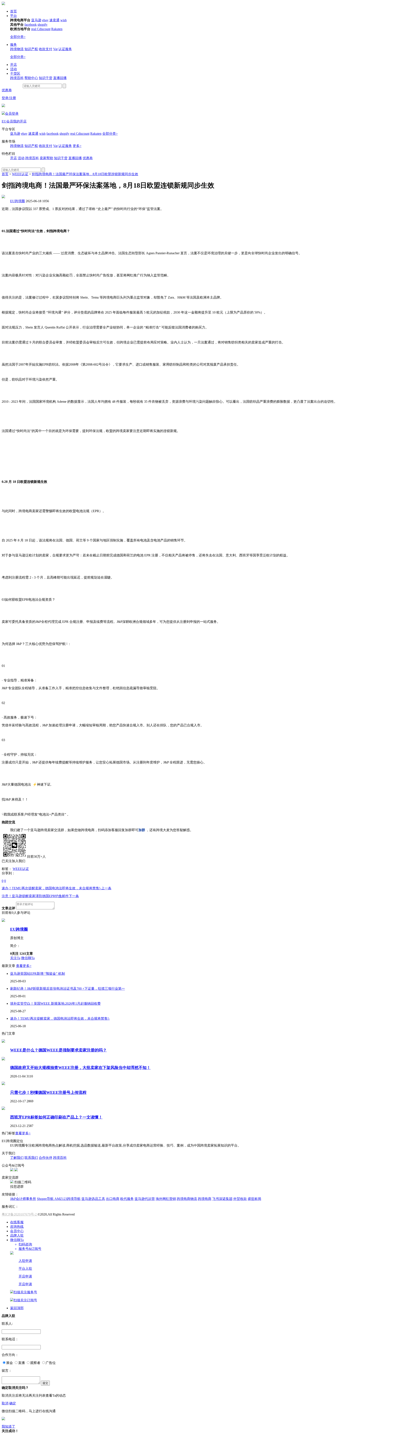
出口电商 (112, 1199)
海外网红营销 (166, 1199)
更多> (77, 146)
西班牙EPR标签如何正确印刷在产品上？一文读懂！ (56, 1117)
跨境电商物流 (187, 1199)
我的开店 (20, 121)
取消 (5, 1403)
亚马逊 (36, 20)
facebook (30, 24)
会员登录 (12, 113)
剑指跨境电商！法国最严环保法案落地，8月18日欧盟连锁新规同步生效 (85, 174)
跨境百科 (17, 78)
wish (63, 20)
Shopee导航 (45, 1199)
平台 (13, 16)
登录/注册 (9, 98)
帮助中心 (31, 78)
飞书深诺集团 (222, 1199)
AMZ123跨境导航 (67, 1199)
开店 (13, 64)
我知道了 (8, 1426)
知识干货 (45, 78)
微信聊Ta (28, 958)
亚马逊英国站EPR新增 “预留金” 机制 (37, 973)
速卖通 (54, 20)
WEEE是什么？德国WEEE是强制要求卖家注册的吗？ (58, 1050)
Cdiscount (43, 29)
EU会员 (7, 121)
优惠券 (7, 90)
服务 (13, 44)
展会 (9, 1363)
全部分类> (18, 37)
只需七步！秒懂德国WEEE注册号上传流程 (48, 1092)
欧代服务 (127, 1199)
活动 (13, 69)
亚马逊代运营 (145, 1199)
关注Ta (15, 958)
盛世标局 (254, 1199)
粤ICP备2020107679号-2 (20, 1214)
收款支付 (45, 49)
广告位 (51, 1363)
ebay (45, 20)
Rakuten (56, 29)
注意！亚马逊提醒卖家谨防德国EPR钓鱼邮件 (40, 896)
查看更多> (23, 966)
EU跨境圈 (17, 201)
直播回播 (60, 78)
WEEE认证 (20, 174)
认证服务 (65, 49)
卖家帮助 (46, 158)
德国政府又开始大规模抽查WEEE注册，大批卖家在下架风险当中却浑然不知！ (80, 1067)
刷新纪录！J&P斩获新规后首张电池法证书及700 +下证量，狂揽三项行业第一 (67, 988)
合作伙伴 (45, 1157)
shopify (42, 24)
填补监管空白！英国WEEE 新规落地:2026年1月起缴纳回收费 (55, 1003)
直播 (21, 1363)
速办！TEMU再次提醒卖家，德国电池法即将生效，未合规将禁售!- (56, 888)
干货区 (15, 73)
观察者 (35, 1363)
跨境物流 (17, 49)
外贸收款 (240, 1199)
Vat (55, 49)
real (34, 29)
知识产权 (31, 49)
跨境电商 (204, 1199)
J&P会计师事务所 (23, 1199)
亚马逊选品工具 (93, 1199)
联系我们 (31, 1157)
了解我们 (17, 1157)
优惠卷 (88, 158)
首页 (13, 11)
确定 (12, 1403)
